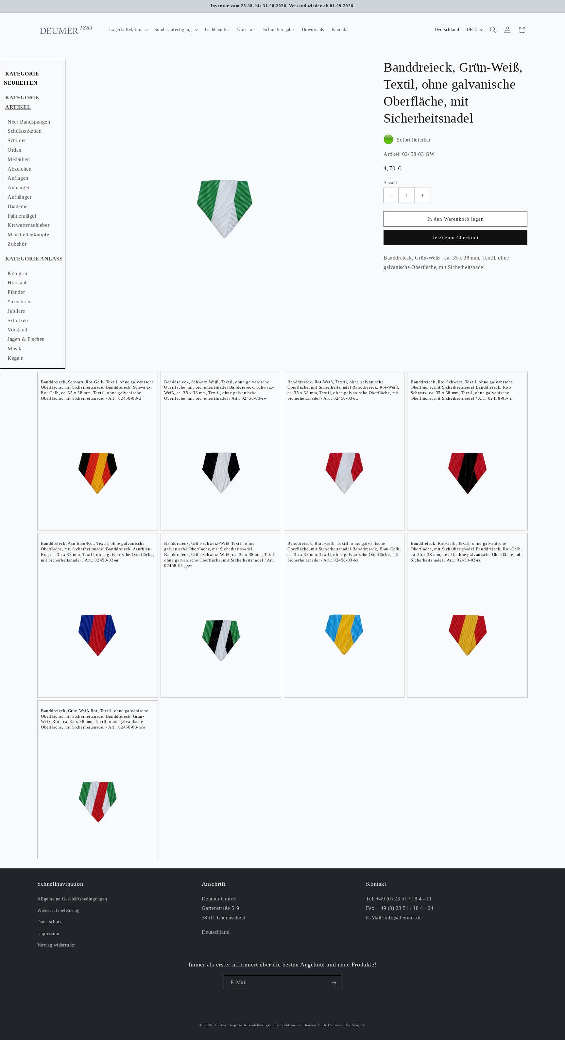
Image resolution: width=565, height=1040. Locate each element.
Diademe (17, 206)
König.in (17, 273)
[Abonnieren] (334, 982)
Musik (15, 348)
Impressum (48, 933)
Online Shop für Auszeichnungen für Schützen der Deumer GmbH (272, 1025)
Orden (15, 150)
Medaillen (19, 159)
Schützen (18, 320)
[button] (127, 30)
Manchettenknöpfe (28, 234)
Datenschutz (49, 922)
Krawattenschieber (28, 225)
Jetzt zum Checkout (456, 237)
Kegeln (16, 358)
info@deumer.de (403, 917)
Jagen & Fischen (26, 339)
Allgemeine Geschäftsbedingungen (72, 899)
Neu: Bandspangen (29, 122)
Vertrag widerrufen (56, 945)
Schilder (17, 140)
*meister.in (20, 301)
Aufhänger (19, 197)
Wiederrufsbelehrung (58, 910)
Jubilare (16, 311)
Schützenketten (25, 131)
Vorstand (17, 329)
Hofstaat (17, 282)
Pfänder (16, 292)
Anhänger (19, 187)
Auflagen (18, 178)
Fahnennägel (22, 216)
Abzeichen (19, 169)
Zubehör (17, 244)
